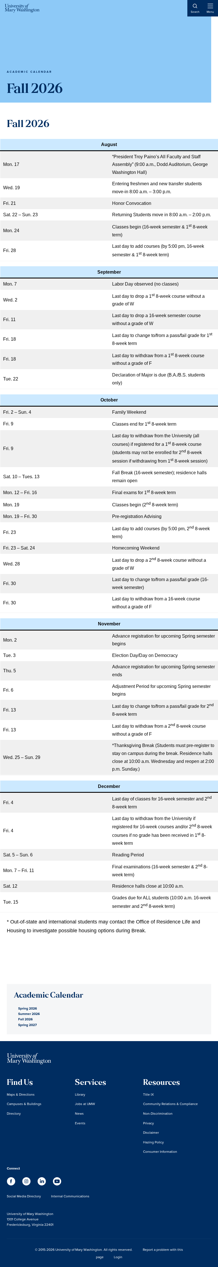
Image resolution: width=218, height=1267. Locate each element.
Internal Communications (70, 1196)
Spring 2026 (27, 1008)
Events (80, 1123)
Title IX (148, 1094)
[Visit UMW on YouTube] (57, 1183)
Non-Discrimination (158, 1113)
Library (80, 1094)
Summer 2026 (29, 1013)
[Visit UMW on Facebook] (11, 1183)
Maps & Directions (21, 1094)
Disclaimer (151, 1132)
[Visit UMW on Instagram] (27, 1183)
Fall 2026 (25, 1019)
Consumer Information (160, 1151)
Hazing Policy (153, 1142)
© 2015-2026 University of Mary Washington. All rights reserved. (84, 1249)
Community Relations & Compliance (170, 1103)
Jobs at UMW (85, 1103)
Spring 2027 (27, 1024)
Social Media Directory (24, 1196)
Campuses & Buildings (24, 1103)
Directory (14, 1113)
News (79, 1113)
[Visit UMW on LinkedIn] (42, 1183)
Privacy (148, 1123)
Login (118, 1256)
